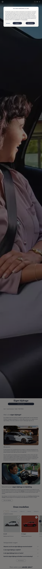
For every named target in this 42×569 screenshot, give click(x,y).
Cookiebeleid (16, 19)
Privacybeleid (24, 19)
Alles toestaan (30, 23)
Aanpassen (8, 23)
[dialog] (21, 284)
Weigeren (17, 23)
